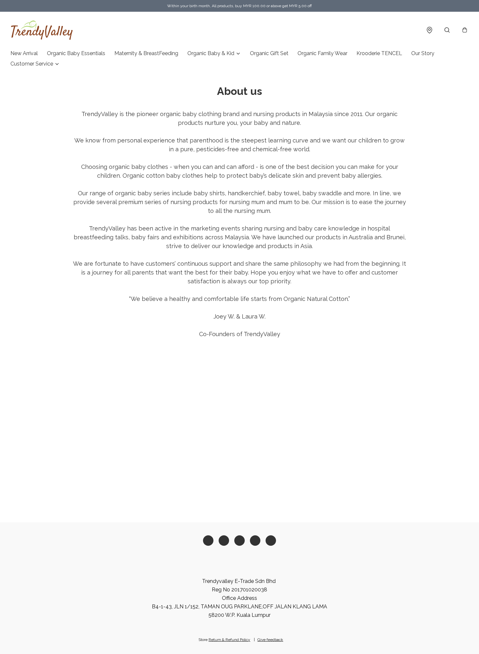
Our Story (422, 53)
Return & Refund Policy (229, 639)
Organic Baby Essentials (76, 53)
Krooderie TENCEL (379, 53)
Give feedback (270, 639)
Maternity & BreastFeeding (146, 53)
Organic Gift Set (269, 53)
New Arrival (24, 53)
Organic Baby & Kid (210, 53)
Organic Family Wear (322, 53)
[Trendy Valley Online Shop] (41, 30)
